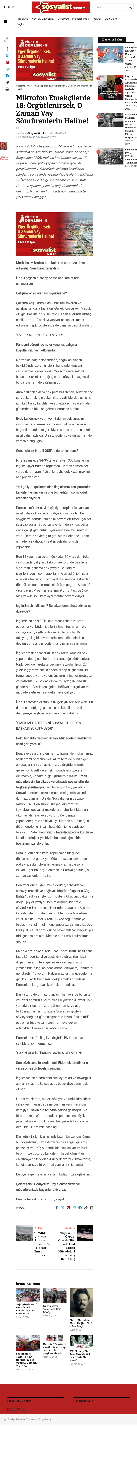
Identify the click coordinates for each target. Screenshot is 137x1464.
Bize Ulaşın (111, 18)
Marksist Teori (80, 18)
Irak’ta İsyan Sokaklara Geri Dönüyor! (52, 1309)
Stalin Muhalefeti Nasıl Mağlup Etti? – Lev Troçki (81, 1323)
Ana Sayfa (22, 18)
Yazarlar (96, 18)
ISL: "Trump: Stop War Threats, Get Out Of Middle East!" (80, 1356)
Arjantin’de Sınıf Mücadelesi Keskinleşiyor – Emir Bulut (26, 1309)
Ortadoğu (63, 18)
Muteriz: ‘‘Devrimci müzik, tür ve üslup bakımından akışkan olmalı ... (54, 1349)
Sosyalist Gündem (37, 133)
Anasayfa (20, 86)
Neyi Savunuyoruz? (43, 18)
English (21, 24)
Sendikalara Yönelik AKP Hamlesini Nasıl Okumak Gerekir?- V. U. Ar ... (27, 1359)
